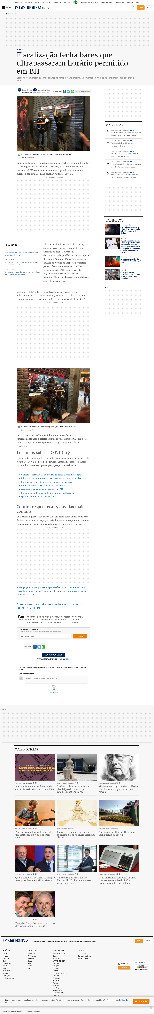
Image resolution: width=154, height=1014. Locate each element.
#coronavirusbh (70, 622)
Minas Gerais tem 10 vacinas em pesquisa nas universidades (51, 478)
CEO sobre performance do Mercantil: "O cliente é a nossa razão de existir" (74, 880)
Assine (140, 7)
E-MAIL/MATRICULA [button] (55, 693)
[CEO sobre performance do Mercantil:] (77, 858)
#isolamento (60, 619)
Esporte (28, 2)
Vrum (30, 966)
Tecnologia (56, 978)
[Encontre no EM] (133, 7)
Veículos (57, 2)
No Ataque (56, 988)
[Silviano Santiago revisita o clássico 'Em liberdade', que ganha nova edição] (119, 767)
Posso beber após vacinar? (30, 591)
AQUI (137, 2)
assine (67, 659)
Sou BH (130, 2)
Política (5, 956)
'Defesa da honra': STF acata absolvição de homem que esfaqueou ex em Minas (73, 789)
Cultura (5, 973)
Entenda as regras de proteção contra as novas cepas (47, 482)
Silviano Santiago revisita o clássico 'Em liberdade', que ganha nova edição (119, 789)
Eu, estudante (83, 959)
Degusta (56, 976)
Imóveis (66, 2)
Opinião (55, 956)
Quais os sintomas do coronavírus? (38, 496)
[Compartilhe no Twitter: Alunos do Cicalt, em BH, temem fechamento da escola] (119, 829)
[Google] (54, 689)
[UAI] (75, 2)
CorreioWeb (82, 954)
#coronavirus (23, 622)
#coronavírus (31, 619)
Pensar (55, 983)
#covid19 (47, 622)
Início (8, 14)
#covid (57, 622)
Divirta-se (56, 995)
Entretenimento (42, 2)
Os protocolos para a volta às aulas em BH (42, 489)
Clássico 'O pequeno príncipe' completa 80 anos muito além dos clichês (76, 835)
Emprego (56, 963)
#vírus (20, 619)
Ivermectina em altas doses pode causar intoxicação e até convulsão (34, 788)
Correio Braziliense (84, 956)
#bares (66, 616)
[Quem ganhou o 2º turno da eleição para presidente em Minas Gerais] (35, 858)
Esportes (56, 981)
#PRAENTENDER (59, 961)
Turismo (56, 968)
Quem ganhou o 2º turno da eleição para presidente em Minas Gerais (35, 879)
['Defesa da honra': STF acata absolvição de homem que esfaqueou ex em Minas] (77, 767)
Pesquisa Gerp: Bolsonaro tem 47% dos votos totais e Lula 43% (35, 924)
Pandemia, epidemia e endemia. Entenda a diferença (47, 493)
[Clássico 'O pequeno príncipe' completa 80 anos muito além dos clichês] (77, 813)
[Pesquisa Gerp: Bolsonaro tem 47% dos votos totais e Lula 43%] (35, 904)
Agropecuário (57, 990)
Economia (6, 959)
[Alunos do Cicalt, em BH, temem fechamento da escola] (119, 813)
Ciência (55, 971)
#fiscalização (46, 619)
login (60, 659)
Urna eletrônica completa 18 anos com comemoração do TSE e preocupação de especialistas (117, 880)
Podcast (56, 986)
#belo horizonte (45, 616)
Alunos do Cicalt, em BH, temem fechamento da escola (117, 833)
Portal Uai (31, 954)
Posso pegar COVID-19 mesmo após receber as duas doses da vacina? (51, 587)
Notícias (18, 2)
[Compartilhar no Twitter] (68, 92)
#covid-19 (37, 622)
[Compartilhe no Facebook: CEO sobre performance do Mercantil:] (75, 874)
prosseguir (141, 1001)
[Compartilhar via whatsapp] (72, 92)
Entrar (149, 7)
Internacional (7, 963)
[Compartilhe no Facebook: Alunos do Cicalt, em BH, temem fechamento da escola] (117, 829)
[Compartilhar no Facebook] (64, 92)
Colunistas (6, 971)
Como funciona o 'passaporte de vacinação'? (43, 485)
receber (80, 636)
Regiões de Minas (59, 954)
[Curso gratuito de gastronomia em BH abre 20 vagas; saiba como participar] (112, 274)
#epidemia (77, 616)
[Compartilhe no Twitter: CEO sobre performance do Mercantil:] (77, 874)
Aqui (29, 963)
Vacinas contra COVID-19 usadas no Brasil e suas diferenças (51, 474)
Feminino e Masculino (60, 973)
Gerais (46, 8)
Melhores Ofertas (89, 2)
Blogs (30, 961)
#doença (31, 616)
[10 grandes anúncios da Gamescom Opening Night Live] (112, 261)
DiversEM (6, 966)
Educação (6, 976)
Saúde (5, 968)
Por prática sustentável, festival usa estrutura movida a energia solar (33, 835)
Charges (56, 966)
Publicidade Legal (9, 978)
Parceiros (119, 2)
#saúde (58, 616)
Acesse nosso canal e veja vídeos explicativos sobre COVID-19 (49, 606)
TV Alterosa (106, 2)
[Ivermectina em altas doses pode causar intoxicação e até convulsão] (35, 767)
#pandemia (74, 619)
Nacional (6, 961)
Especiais (56, 959)
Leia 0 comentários (53, 655)
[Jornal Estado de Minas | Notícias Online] (28, 8)
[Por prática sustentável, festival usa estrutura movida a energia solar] (35, 813)
